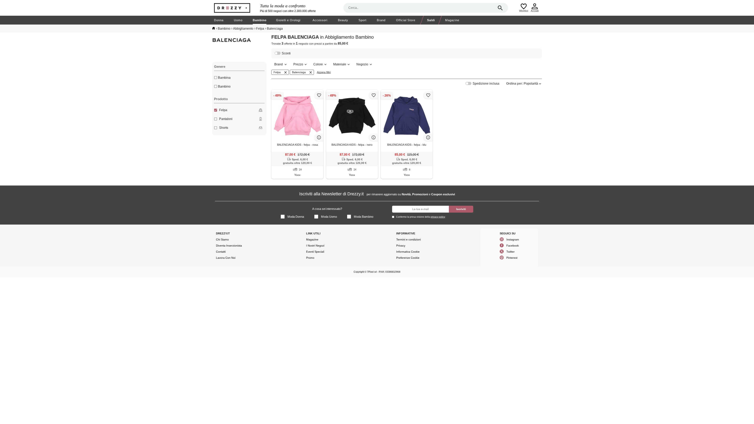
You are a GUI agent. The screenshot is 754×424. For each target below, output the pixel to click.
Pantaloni (225, 119)
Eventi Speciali (315, 251)
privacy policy (438, 217)
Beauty (343, 20)
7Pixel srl (372, 271)
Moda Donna (295, 216)
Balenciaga (299, 72)
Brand (381, 20)
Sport (362, 20)
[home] (213, 28)
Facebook (512, 245)
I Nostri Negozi (315, 245)
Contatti (221, 251)
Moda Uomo (329, 216)
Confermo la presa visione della (420, 217)
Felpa (223, 110)
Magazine (452, 20)
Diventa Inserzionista (229, 245)
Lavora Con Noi (225, 257)
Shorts (223, 127)
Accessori (320, 20)
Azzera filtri (324, 72)
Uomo (238, 20)
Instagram (512, 239)
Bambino (259, 20)
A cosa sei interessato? (327, 208)
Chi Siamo (222, 239)
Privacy (400, 245)
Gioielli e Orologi (288, 20)
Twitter (510, 251)
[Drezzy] (236, 8)
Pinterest (511, 257)
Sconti (286, 53)
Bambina (224, 77)
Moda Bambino (363, 216)
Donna (218, 20)
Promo (310, 257)
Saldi (431, 20)
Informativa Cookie (408, 251)
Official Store (405, 20)
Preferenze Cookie (407, 257)
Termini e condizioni (408, 239)
